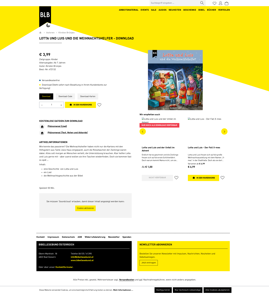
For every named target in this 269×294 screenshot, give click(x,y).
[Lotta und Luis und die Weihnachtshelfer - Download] (175, 80)
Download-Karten (87, 96)
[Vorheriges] (143, 131)
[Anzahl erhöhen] (61, 105)
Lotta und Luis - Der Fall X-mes (204, 148)
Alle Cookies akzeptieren (217, 290)
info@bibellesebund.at (82, 257)
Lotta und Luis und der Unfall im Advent (158, 149)
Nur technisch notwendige (188, 290)
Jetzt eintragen (148, 263)
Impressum (53, 237)
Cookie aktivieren (85, 208)
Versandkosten (126, 280)
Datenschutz (68, 237)
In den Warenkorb (82, 105)
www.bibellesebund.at (82, 260)
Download (46, 96)
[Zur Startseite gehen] (45, 17)
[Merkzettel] (214, 3)
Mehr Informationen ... (123, 290)
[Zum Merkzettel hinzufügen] (100, 105)
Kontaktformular (64, 267)
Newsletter (114, 237)
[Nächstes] (224, 131)
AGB (80, 237)
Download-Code (65, 96)
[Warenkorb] (226, 3)
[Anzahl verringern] (41, 105)
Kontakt (40, 237)
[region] (175, 80)
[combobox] (174, 3)
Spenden (126, 237)
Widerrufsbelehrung (95, 237)
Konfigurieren (163, 290)
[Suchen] (202, 3)
